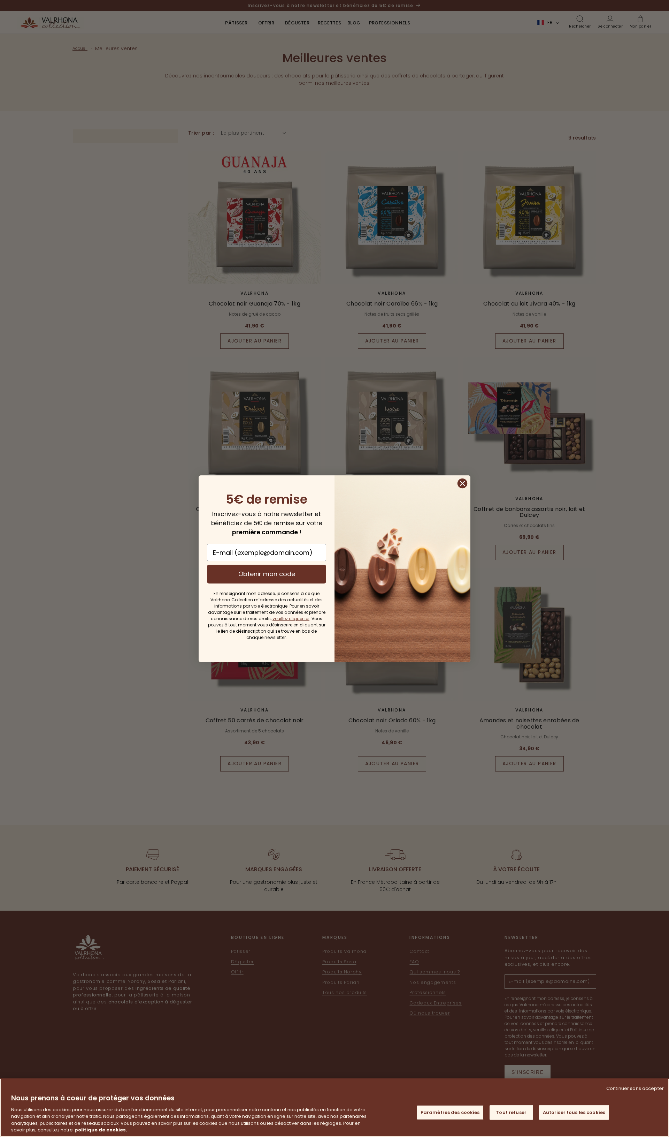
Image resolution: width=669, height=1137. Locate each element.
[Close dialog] (462, 483)
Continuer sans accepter (635, 1088)
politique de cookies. (101, 1130)
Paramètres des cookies (450, 1112)
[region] (334, 1107)
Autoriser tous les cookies (574, 1112)
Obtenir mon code (266, 574)
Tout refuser (511, 1112)
